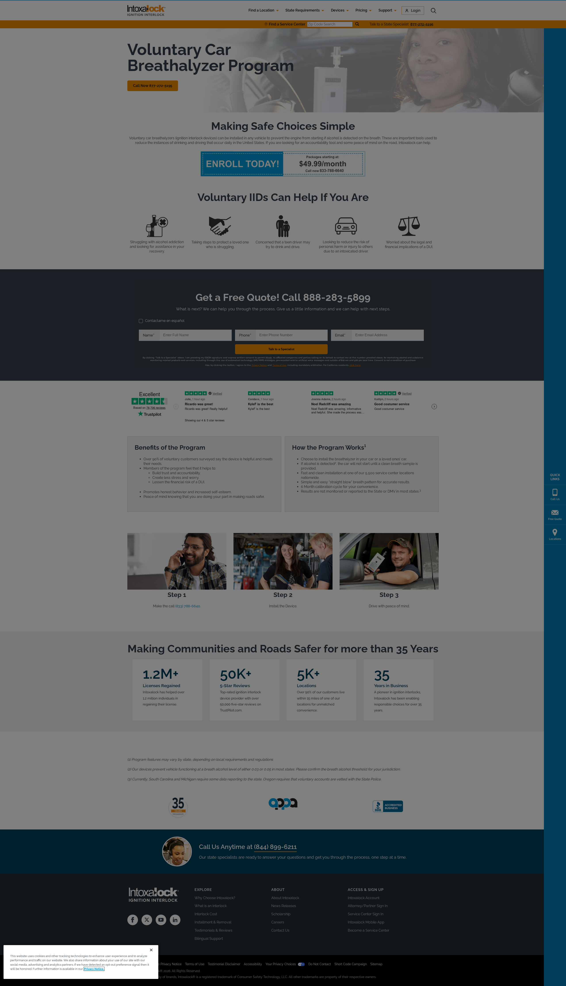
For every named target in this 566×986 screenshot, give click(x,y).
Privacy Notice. (94, 969)
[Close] (151, 950)
